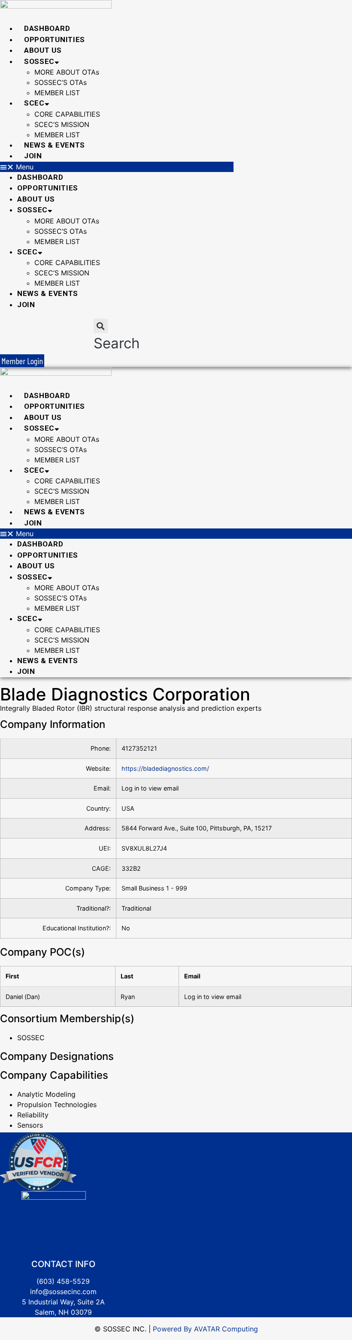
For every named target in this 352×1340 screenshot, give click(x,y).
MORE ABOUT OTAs (66, 72)
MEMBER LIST (57, 92)
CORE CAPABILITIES (67, 114)
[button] (117, 167)
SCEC (34, 103)
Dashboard (47, 28)
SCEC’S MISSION (61, 124)
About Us (43, 50)
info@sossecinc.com (63, 1291)
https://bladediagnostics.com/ (165, 768)
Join (33, 155)
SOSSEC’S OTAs (60, 82)
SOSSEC (39, 61)
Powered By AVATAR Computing (204, 1329)
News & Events (54, 145)
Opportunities (54, 39)
